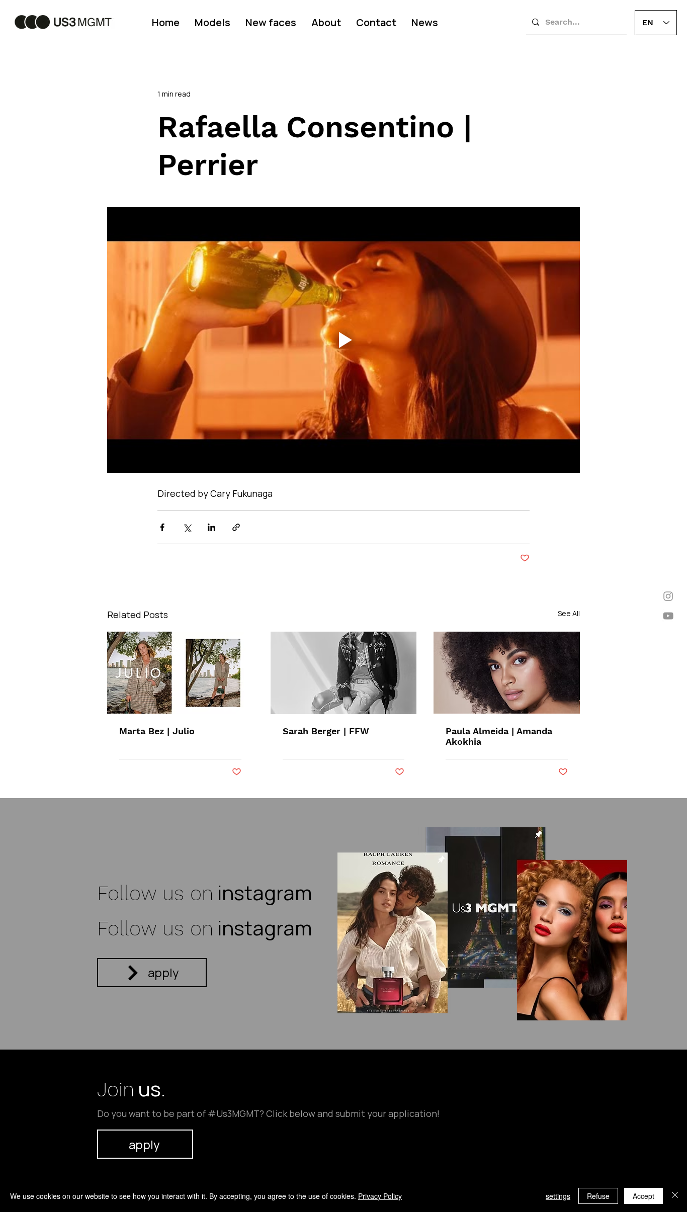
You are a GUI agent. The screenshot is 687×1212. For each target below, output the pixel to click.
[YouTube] (668, 616)
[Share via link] (236, 527)
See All (569, 613)
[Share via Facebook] (162, 527)
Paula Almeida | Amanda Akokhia (499, 736)
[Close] (675, 1196)
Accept (643, 1196)
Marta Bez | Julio (157, 731)
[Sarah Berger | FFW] (344, 673)
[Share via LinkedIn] (211, 527)
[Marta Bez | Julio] (180, 673)
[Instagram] (668, 596)
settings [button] (558, 1196)
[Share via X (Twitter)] (187, 527)
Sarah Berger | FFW (326, 731)
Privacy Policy (380, 1196)
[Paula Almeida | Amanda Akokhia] (507, 673)
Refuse (598, 1196)
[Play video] (343, 340)
